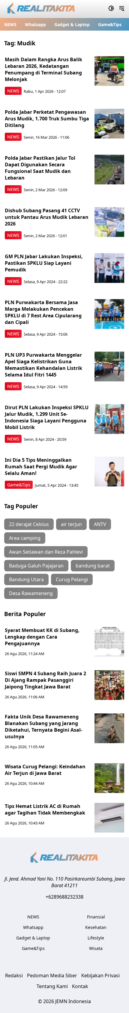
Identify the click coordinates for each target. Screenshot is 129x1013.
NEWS (10, 24)
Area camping (24, 538)
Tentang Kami (52, 986)
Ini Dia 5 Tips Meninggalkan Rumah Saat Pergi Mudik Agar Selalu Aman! (41, 466)
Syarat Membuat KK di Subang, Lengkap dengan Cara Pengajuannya (42, 637)
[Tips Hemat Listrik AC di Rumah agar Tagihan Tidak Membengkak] (109, 818)
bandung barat (93, 565)
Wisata (96, 948)
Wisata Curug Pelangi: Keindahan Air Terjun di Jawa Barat (45, 769)
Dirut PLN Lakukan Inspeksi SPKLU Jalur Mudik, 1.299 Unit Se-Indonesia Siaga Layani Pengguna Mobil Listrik (46, 417)
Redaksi (14, 975)
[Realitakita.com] (41, 9)
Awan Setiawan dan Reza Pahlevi (46, 552)
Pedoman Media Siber (52, 975)
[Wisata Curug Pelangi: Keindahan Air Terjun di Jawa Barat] (109, 778)
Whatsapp (35, 24)
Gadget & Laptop (72, 24)
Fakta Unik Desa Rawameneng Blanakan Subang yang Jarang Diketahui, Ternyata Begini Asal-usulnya (43, 726)
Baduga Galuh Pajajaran (36, 565)
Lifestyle (96, 938)
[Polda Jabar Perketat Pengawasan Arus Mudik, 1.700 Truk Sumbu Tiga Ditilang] (109, 124)
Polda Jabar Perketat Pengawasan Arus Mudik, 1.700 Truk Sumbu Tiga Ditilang (47, 119)
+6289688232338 (64, 897)
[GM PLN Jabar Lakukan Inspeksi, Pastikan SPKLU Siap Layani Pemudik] (109, 268)
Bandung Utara (26, 579)
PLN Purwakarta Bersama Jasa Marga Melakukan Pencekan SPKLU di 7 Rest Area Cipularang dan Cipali (43, 312)
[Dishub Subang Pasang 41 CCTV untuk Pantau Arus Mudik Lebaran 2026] (109, 222)
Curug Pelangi (72, 579)
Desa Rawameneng (31, 593)
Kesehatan (95, 927)
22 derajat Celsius (29, 524)
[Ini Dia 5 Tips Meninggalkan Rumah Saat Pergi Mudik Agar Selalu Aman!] (109, 472)
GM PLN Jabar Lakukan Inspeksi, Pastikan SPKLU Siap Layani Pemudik (44, 263)
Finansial (96, 917)
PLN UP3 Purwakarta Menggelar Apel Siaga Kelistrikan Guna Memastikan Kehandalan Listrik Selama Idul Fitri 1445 (43, 365)
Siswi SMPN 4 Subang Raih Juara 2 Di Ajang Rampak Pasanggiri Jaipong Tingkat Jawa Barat (45, 680)
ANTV (100, 524)
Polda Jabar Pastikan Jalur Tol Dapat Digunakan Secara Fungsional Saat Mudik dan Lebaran (40, 168)
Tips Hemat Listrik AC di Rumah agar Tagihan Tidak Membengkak (45, 809)
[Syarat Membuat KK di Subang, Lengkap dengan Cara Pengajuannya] (109, 642)
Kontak (80, 986)
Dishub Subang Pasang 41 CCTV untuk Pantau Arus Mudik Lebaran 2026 (46, 217)
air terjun (71, 524)
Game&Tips (110, 24)
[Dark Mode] (111, 9)
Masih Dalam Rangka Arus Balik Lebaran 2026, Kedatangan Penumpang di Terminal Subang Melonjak (43, 69)
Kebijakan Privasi (100, 975)
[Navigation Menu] (121, 9)
